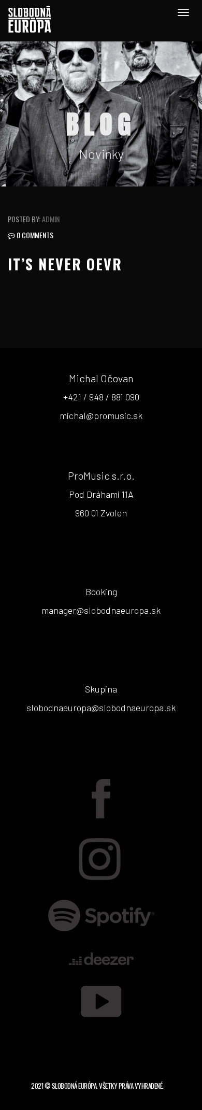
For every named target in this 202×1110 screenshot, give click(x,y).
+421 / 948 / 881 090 (101, 396)
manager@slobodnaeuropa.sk (101, 610)
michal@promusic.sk (101, 415)
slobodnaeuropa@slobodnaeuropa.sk (101, 707)
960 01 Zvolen (101, 512)
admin (51, 218)
